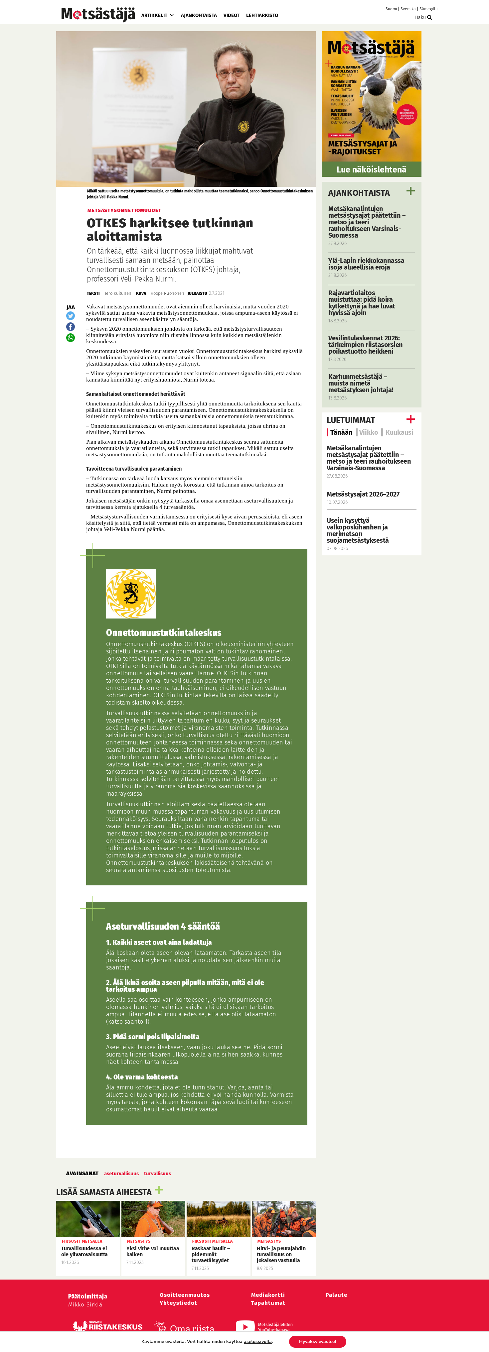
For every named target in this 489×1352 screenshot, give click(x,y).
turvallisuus (157, 1174)
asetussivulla (258, 1342)
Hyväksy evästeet (317, 1341)
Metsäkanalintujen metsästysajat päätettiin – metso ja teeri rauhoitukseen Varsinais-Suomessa (369, 458)
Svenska (408, 9)
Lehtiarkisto (262, 15)
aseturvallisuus (121, 1174)
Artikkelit (154, 15)
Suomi (391, 9)
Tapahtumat (268, 1302)
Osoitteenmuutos (185, 1295)
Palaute (336, 1295)
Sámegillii (428, 9)
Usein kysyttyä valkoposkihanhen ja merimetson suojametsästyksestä (358, 530)
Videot (232, 15)
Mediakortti (268, 1295)
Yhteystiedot (178, 1302)
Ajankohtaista (199, 15)
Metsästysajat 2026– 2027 (363, 494)
